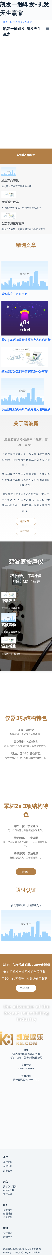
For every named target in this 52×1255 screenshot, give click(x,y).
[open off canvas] (47, 28)
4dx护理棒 (8, 1190)
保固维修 (7, 1213)
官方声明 (7, 1233)
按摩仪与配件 (10, 1186)
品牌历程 (7, 1166)
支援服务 (7, 1209)
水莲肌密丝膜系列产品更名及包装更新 (26, 409)
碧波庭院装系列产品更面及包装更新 (24, 371)
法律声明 (7, 1236)
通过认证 (7, 1193)
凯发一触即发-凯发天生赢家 (17, 22)
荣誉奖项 (7, 1170)
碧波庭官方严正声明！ (15, 294)
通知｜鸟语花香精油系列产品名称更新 (26, 340)
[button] (26, 521)
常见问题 (7, 1217)
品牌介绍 (7, 1161)
